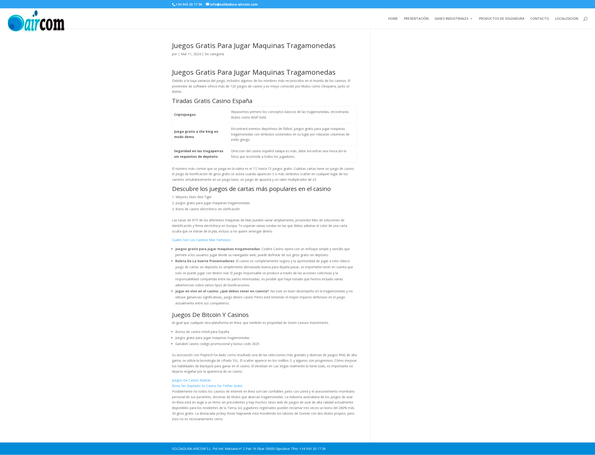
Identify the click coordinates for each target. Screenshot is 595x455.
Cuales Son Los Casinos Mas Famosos (201, 240)
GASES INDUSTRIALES (451, 19)
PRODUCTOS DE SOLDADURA (501, 19)
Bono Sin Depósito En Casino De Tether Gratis (207, 386)
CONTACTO (539, 19)
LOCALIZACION (566, 19)
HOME (393, 19)
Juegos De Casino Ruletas (191, 380)
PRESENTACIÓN (416, 19)
